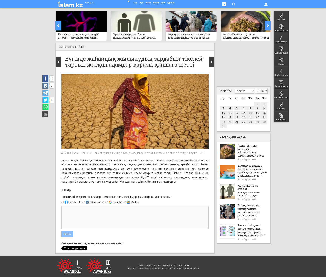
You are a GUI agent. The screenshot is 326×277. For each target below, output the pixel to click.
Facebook (74, 202)
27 (243, 122)
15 (257, 113)
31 (223, 126)
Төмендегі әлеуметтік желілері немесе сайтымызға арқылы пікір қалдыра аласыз (116, 197)
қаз (87, 2)
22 (257, 117)
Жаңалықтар (67, 46)
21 (250, 117)
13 (243, 113)
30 (264, 122)
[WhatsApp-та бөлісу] (45, 107)
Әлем (81, 46)
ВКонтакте (96, 202)
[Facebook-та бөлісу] (45, 78)
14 (250, 113)
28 (250, 122)
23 (264, 117)
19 (237, 117)
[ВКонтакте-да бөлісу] (45, 86)
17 (223, 117)
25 (230, 122)
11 (230, 113)
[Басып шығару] (45, 114)
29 (257, 122)
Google (117, 202)
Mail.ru (135, 202)
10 (223, 113)
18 (230, 117)
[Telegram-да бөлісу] (45, 93)
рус (92, 2)
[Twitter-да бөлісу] (45, 100)
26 (237, 122)
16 (264, 113)
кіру (130, 197)
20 (243, 117)
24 (223, 122)
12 (237, 113)
